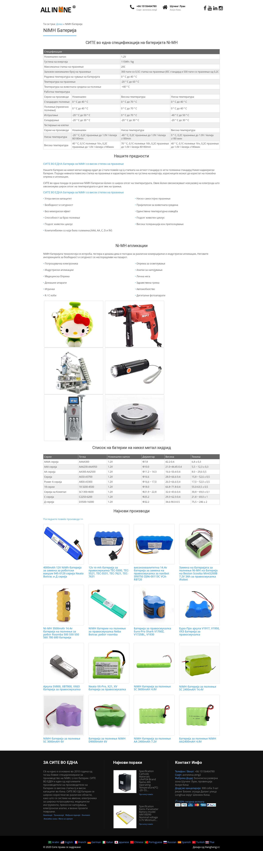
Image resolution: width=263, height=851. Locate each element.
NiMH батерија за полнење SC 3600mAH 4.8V (152, 688)
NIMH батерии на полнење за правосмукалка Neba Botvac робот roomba (107, 631)
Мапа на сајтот (65, 818)
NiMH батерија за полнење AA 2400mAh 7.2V (152, 740)
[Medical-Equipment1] (73, 417)
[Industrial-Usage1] (73, 371)
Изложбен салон (51, 818)
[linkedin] (215, 8)
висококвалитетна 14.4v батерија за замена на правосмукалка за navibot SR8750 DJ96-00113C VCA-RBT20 (151, 573)
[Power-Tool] (134, 324)
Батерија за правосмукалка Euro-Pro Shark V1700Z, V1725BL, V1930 (152, 631)
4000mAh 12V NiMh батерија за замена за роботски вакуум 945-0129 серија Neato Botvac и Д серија (63, 572)
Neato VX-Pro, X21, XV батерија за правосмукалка (107, 688)
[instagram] (221, 8)
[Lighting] (134, 371)
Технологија (59, 815)
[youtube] (210, 8)
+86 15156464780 (146, 6)
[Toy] (73, 324)
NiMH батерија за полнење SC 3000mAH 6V (61, 740)
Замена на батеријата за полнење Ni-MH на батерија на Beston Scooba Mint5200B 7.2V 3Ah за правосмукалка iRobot (198, 573)
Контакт (86, 815)
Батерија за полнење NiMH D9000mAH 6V (107, 740)
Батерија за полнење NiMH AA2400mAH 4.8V (197, 740)
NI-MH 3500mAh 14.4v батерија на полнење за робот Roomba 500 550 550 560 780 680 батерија (61, 633)
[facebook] (205, 8)
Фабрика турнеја (72, 815)
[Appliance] (134, 417)
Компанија (47, 815)
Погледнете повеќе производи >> (63, 519)
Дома (59, 24)
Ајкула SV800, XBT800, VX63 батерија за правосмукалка (62, 688)
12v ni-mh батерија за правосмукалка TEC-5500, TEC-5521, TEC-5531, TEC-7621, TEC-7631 (109, 572)
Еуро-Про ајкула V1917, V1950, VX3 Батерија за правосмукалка (199, 631)
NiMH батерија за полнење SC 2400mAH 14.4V (197, 688)
